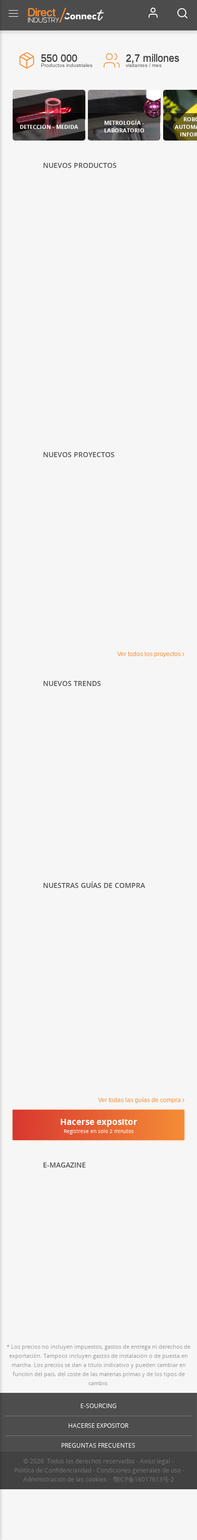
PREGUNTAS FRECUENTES (98, 1445)
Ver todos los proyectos (149, 654)
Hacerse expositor (98, 1425)
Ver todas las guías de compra (139, 1100)
